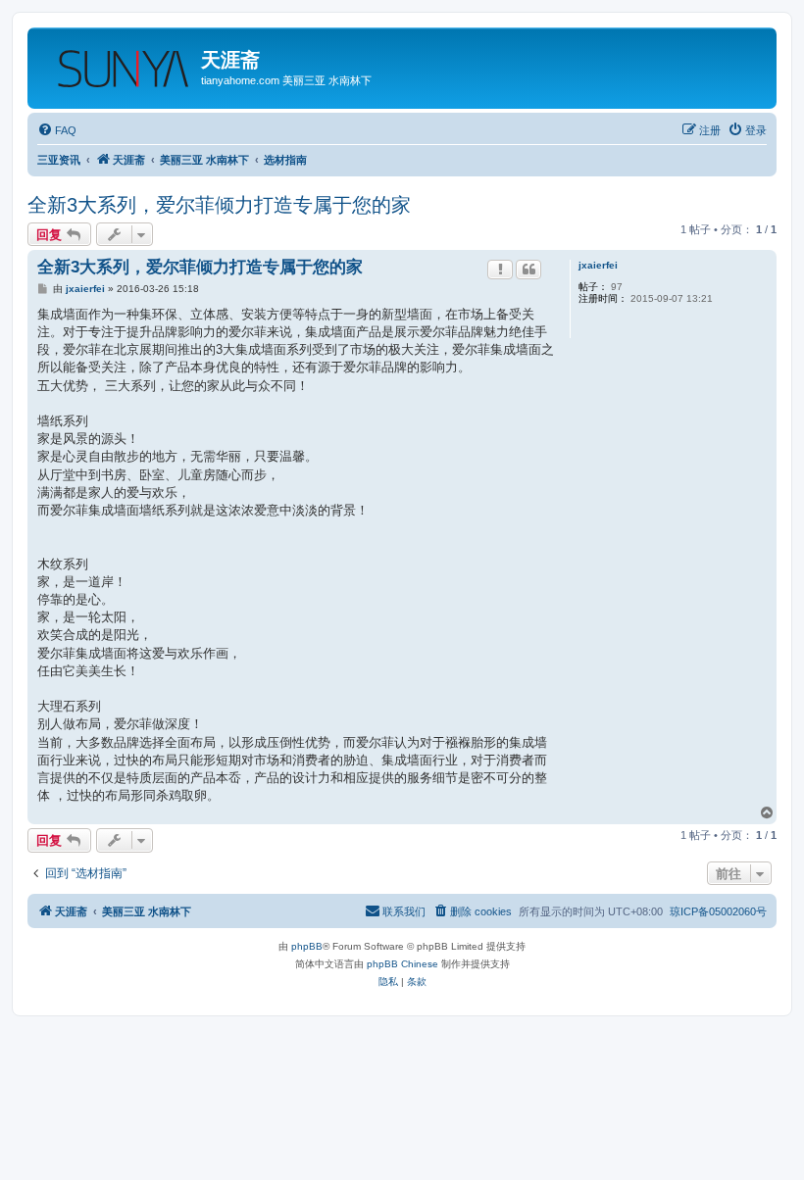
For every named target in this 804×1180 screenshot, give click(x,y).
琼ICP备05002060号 (718, 911)
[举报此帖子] (500, 269)
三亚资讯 (58, 160)
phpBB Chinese (402, 964)
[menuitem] (56, 130)
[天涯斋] (116, 62)
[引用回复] (528, 269)
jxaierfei (598, 265)
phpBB (307, 946)
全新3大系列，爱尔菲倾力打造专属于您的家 (219, 205)
